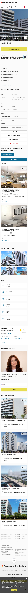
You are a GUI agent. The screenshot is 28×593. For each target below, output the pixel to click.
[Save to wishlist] (25, 168)
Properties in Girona (6, 536)
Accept (14, 590)
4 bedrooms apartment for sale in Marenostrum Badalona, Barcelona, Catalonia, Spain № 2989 (11, 229)
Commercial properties (20, 555)
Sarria (3, 494)
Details (3, 342)
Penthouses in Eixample (7, 547)
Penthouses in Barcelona (7, 542)
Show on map (25, 56)
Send (14, 389)
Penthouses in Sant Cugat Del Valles (5, 544)
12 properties (5, 338)
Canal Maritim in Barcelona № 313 (11, 488)
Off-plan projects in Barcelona (19, 553)
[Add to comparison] (22, 168)
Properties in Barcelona (6, 534)
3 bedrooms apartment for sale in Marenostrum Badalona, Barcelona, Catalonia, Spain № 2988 (11, 190)
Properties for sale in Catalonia (14, 574)
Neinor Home (5, 428)
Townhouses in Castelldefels (4, 552)
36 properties (18, 338)
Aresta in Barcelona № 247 (9, 454)
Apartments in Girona (20, 536)
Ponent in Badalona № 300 (9, 521)
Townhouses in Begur (6, 554)
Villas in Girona (18, 544)
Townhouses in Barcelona (7, 549)
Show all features (6, 85)
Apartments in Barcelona (21, 534)
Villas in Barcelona (19, 542)
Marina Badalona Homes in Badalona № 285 (13, 420)
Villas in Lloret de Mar (20, 546)
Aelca (3, 528)
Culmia (3, 461)
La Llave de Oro (5, 201)
